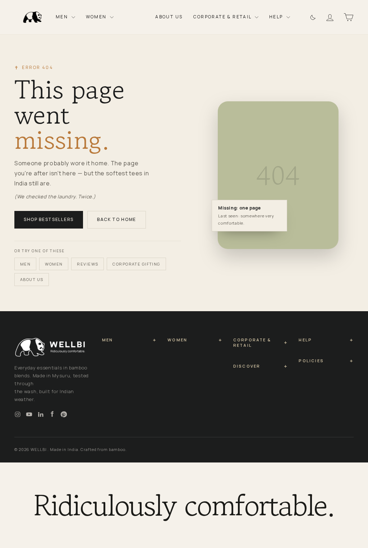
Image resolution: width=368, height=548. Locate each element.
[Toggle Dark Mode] (312, 17)
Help (277, 17)
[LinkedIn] (40, 414)
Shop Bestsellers (49, 219)
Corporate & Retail (223, 17)
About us (31, 279)
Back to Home (116, 219)
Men (63, 17)
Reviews (87, 264)
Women (97, 17)
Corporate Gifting (136, 264)
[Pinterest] (63, 414)
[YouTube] (29, 414)
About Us (169, 17)
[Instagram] (17, 414)
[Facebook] (52, 414)
